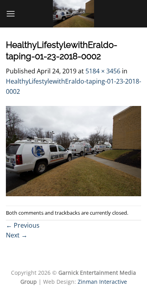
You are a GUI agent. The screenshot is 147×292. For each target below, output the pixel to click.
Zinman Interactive (102, 281)
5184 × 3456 (102, 71)
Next (16, 235)
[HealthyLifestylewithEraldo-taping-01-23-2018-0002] (73, 150)
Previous (23, 225)
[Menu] (10, 13)
